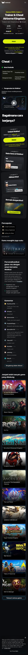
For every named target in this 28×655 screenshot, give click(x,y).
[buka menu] (25, 2)
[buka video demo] (14, 103)
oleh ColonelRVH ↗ (19, 33)
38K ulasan (8, 28)
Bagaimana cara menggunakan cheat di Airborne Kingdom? (12, 286)
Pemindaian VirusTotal (9, 33)
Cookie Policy (7, 648)
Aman (8, 31)
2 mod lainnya (18, 51)
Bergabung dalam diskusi (14, 365)
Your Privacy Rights (14, 651)
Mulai (14, 41)
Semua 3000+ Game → (14, 12)
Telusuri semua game (14, 598)
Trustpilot (19, 281)
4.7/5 (8, 26)
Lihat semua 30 (5, 236)
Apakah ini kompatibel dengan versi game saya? (13, 291)
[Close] (25, 638)
